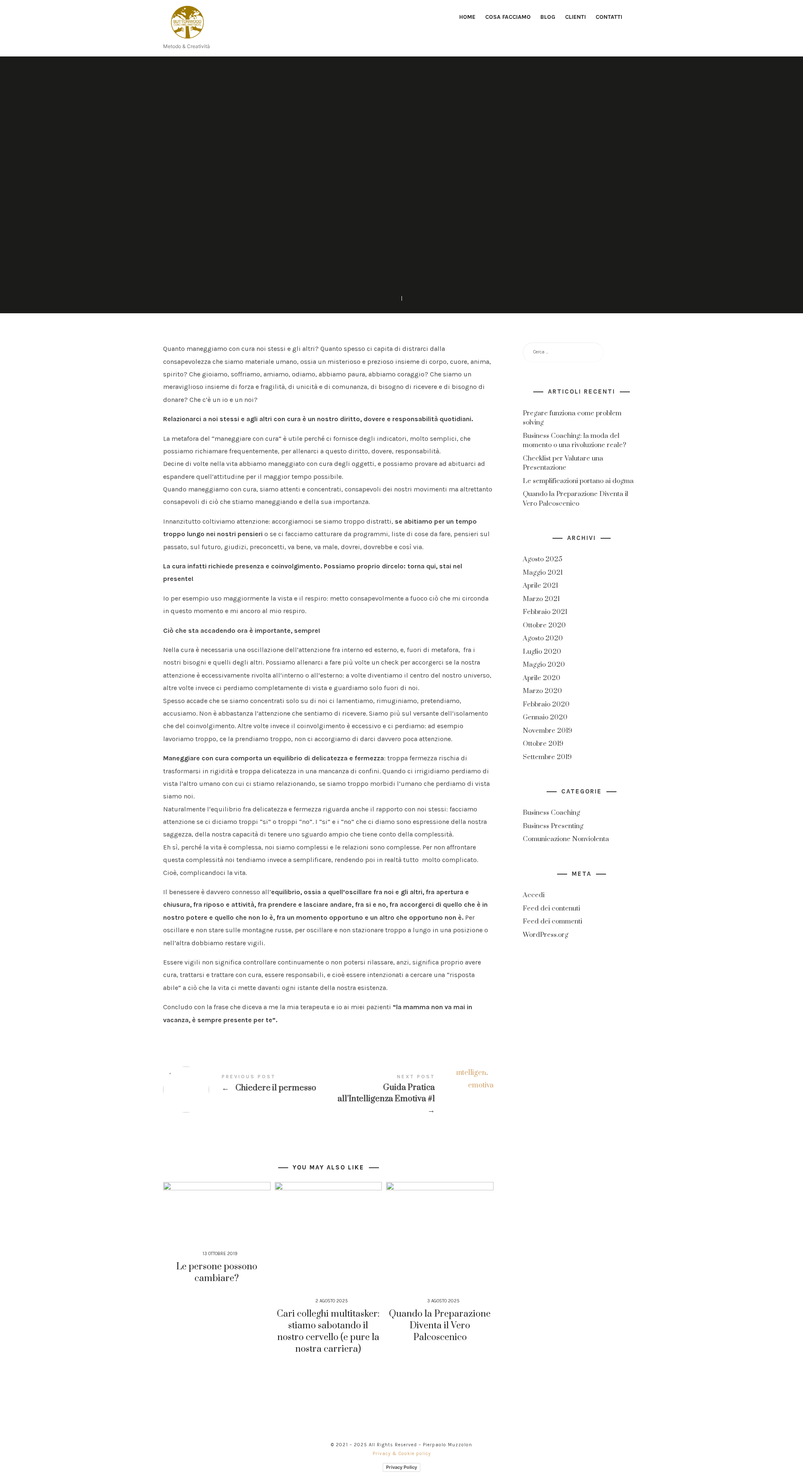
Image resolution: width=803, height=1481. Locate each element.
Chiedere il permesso (245, 1089)
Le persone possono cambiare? (216, 1272)
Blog (547, 16)
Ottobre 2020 (544, 625)
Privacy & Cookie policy (402, 1453)
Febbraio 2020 (546, 704)
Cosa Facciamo (508, 16)
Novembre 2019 (547, 730)
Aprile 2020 (541, 678)
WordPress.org (545, 935)
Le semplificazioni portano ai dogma (578, 481)
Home (467, 16)
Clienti (575, 16)
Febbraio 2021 (545, 612)
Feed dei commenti (552, 921)
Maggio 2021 (543, 572)
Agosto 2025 (542, 559)
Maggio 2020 (544, 665)
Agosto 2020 (543, 638)
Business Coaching (402, 148)
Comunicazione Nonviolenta (566, 839)
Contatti (609, 16)
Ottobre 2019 (543, 744)
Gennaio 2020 (545, 718)
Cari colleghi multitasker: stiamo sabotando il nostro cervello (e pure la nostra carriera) (328, 1331)
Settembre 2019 (547, 757)
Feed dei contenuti (551, 908)
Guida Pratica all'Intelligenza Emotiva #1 (411, 1095)
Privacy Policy (401, 1467)
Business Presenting (553, 826)
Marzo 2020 (542, 691)
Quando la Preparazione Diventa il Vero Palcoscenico (440, 1325)
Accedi (534, 895)
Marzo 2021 (541, 599)
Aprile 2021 (540, 586)
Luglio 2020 (542, 651)
